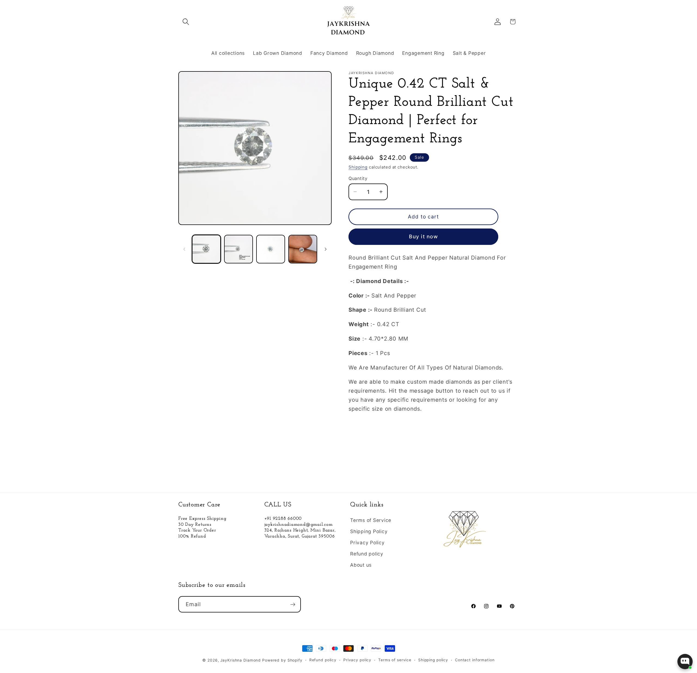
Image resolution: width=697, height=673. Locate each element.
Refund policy (366, 554)
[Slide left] (184, 249)
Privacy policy (357, 660)
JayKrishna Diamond (240, 660)
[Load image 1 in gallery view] (206, 249)
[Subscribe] (292, 604)
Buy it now (423, 236)
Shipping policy (433, 660)
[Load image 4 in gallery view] (302, 249)
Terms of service (394, 660)
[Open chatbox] (685, 661)
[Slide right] (326, 249)
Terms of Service (370, 520)
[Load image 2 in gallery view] (238, 249)
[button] (185, 21)
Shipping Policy (368, 531)
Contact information (475, 660)
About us (361, 565)
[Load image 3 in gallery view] (270, 249)
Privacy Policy (367, 542)
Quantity (357, 178)
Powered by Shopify (282, 660)
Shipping (358, 167)
